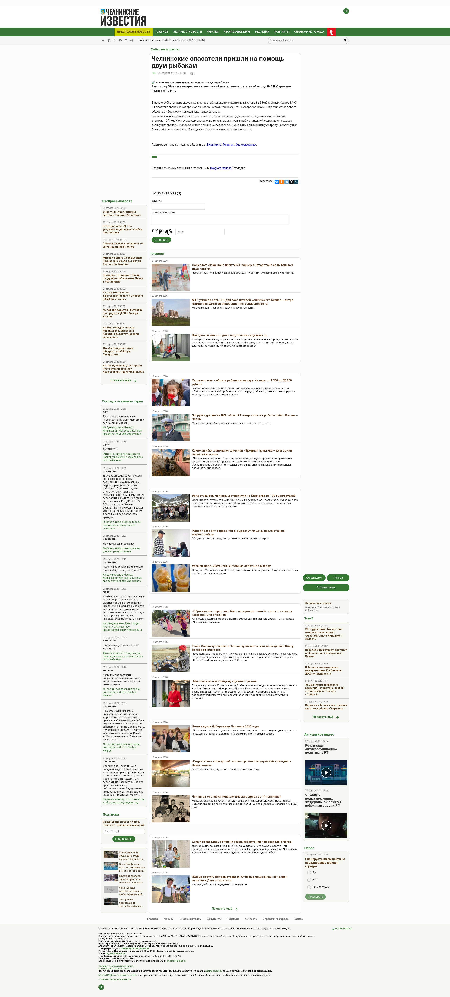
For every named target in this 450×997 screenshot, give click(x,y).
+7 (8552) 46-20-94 (129, 949)
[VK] (103, 40)
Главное (162, 32)
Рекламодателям (237, 32)
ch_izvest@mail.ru (115, 954)
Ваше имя (157, 201)
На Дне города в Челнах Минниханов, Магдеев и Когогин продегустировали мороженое (122, 431)
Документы (214, 919)
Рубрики (213, 32)
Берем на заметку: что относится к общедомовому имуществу (123, 801)
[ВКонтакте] (277, 182)
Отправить (161, 239)
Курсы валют (314, 578)
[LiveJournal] (296, 182)
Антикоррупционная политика (113, 969)
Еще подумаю (321, 887)
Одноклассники (246, 145)
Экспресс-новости (187, 32)
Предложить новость (133, 32)
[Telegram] (131, 40)
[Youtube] (120, 40)
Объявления (326, 587)
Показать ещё (121, 380)
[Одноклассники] (281, 182)
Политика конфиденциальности (114, 979)
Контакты (281, 32)
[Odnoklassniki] (114, 40)
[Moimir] (126, 40)
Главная (152, 919)
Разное (298, 919)
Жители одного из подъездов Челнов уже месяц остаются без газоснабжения (123, 457)
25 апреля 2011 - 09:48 (172, 73)
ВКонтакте (213, 145)
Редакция (262, 32)
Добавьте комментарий (163, 213)
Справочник (276, 919)
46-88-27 (144, 949)
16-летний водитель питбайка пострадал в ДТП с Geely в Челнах (121, 692)
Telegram (228, 145)
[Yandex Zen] (109, 40)
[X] (291, 182)
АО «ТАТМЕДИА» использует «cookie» (117, 975)
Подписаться (123, 838)
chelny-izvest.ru (213, 971)
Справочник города (309, 32)
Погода (338, 578)
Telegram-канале (221, 168)
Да (314, 872)
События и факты (165, 49)
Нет (315, 880)
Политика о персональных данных (115, 966)
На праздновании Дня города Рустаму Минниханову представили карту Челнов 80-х (122, 626)
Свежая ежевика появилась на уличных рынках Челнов (121, 550)
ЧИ (154, 73)
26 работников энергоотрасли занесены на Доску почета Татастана (121, 525)
